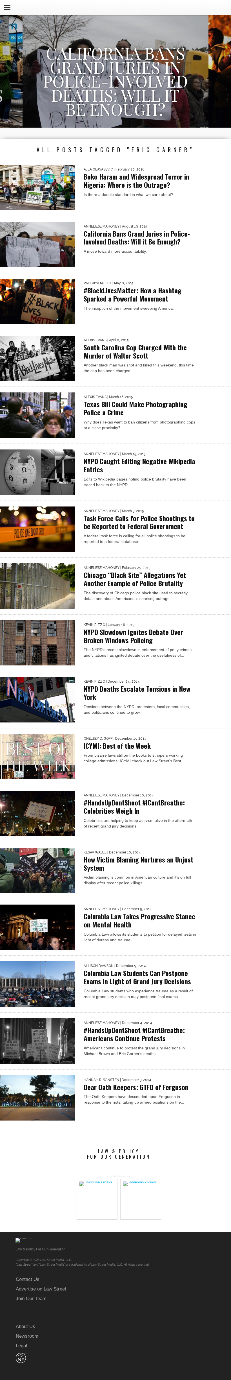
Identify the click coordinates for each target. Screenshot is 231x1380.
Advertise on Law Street (41, 1289)
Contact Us (27, 1279)
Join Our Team (31, 1298)
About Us (25, 1326)
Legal (21, 1345)
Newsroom (27, 1336)
